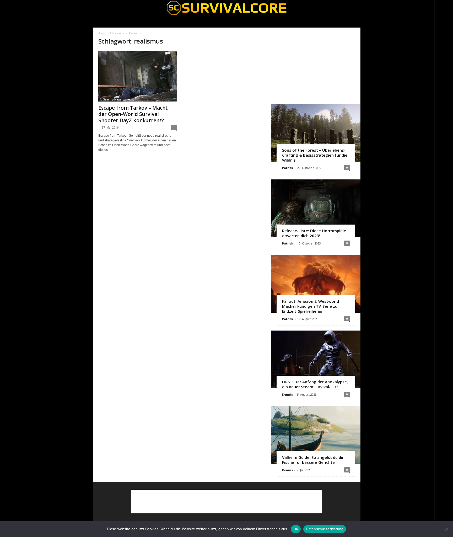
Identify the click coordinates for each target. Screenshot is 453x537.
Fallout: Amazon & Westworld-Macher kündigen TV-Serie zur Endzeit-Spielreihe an (311, 306)
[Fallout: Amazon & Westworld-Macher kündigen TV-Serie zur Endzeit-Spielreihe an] (315, 284)
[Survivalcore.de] (226, 7)
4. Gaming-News (111, 99)
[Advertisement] (315, 65)
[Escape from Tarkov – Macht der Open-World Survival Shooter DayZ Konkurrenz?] (137, 76)
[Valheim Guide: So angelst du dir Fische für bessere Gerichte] (315, 435)
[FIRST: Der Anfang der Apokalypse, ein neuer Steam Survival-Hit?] (315, 359)
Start (101, 33)
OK (295, 529)
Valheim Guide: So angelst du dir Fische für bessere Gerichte (313, 460)
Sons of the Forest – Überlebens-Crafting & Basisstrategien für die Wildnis (314, 155)
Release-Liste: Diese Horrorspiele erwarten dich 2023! (314, 233)
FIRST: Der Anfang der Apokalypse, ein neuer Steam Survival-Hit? (315, 384)
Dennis (287, 394)
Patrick (287, 168)
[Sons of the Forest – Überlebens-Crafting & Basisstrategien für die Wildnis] (315, 133)
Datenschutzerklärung (324, 529)
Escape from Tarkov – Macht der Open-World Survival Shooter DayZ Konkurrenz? (133, 114)
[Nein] (446, 529)
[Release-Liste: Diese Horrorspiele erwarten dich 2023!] (315, 208)
